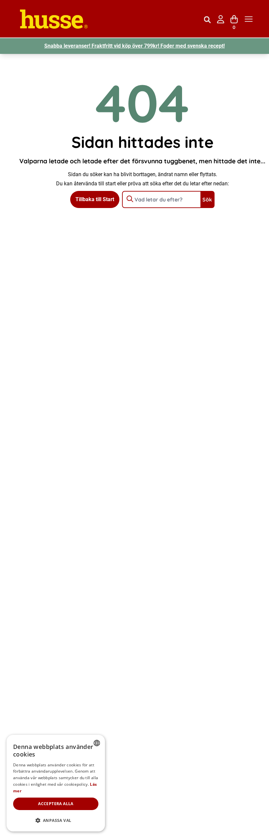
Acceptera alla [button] (55, 803)
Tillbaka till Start (94, 199)
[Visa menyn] (249, 19)
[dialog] (56, 783)
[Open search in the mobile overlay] (207, 19)
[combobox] (96, 743)
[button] (55, 820)
